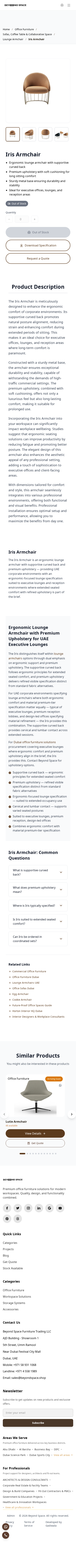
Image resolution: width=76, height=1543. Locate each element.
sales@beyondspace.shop (28, 1378)
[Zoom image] (63, 64)
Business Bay (42, 1449)
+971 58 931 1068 (24, 1365)
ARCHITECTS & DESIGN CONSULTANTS (25, 1479)
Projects (8, 1249)
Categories (10, 1243)
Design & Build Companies (18, 1491)
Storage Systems (14, 1303)
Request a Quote (38, 258)
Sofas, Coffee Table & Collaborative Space (27, 34)
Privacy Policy (10, 1523)
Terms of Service (29, 1523)
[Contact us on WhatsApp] (5, 1526)
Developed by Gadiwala (54, 1523)
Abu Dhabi (9, 1449)
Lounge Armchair (13, 39)
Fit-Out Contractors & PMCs (54, 1491)
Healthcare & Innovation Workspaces (24, 1502)
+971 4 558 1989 (26, 1371)
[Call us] (5, 1535)
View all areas (62, 1455)
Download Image (56, 116)
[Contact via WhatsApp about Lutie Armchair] (60, 1085)
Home (6, 29)
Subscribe (38, 1422)
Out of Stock (40, 232)
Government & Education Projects (23, 1496)
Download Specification (40, 245)
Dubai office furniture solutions (35, 742)
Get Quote (37, 1143)
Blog (6, 1255)
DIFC (56, 1449)
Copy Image (33, 116)
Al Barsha (25, 1449)
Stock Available (13, 1268)
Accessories (11, 1309)
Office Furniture (24, 29)
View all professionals (18, 1507)
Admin (11, 1515)
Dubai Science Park (14, 1455)
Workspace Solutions (17, 1297)
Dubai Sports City (39, 1455)
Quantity (11, 212)
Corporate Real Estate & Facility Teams (25, 1485)
